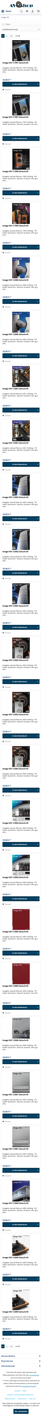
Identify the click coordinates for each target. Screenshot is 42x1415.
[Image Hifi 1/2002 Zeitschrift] (21, 485)
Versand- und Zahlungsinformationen (20, 1395)
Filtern (7, 24)
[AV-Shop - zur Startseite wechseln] (21, 4)
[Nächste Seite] (7, 36)
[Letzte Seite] (11, 36)
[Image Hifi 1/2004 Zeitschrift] (21, 810)
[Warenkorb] (38, 11)
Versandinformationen (28, 1386)
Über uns (32, 1399)
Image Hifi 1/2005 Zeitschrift (15, 931)
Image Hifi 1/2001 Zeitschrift (15, 388)
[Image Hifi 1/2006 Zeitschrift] (21, 1028)
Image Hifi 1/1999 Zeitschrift (15, 226)
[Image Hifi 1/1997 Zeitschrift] (21, 50)
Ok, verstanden (21, 1411)
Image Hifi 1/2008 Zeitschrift (15, 1203)
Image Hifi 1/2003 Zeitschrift (15, 660)
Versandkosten (34, 1375)
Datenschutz (22, 1399)
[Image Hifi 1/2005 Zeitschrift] (21, 919)
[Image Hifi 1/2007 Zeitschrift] (21, 1082)
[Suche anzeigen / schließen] (21, 11)
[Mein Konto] (32, 11)
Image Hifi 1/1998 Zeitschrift (15, 171)
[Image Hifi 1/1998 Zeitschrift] (21, 159)
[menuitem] (6, 11)
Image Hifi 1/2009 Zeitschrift (15, 1257)
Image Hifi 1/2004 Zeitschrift (15, 823)
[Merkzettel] (26, 11)
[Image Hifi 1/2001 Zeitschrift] (21, 376)
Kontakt (17, 1391)
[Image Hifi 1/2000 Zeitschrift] (21, 267)
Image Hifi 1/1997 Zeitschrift (15, 63)
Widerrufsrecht (10, 1399)
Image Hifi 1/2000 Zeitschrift (15, 280)
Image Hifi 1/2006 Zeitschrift (15, 1040)
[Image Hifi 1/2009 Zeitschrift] (21, 1245)
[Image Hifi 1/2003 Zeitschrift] (21, 648)
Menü (8, 11)
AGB (24, 1391)
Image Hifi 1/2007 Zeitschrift (15, 1094)
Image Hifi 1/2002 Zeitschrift (15, 497)
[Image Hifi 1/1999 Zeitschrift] (21, 213)
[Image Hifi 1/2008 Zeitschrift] (21, 1191)
